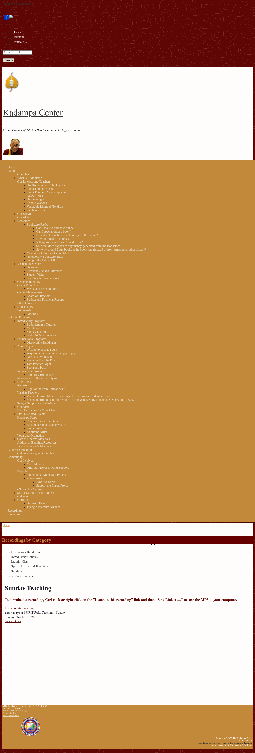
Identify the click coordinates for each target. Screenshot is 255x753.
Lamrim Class (20, 561)
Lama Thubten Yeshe (40, 188)
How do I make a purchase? (54, 238)
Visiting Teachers (28, 392)
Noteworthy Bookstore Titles (45, 256)
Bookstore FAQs (37, 224)
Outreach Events (37, 503)
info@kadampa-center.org (15, 710)
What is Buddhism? (29, 178)
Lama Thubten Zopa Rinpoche (46, 192)
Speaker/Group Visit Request (35, 492)
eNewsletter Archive (30, 489)
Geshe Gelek (35, 195)
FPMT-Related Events (31, 414)
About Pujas (25, 346)
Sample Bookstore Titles (42, 260)
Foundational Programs (31, 339)
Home (11, 167)
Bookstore (23, 221)
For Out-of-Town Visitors (43, 278)
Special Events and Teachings (29, 566)
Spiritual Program (19, 317)
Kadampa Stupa (27, 417)
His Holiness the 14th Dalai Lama (48, 185)
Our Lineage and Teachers (33, 181)
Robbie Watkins (37, 203)
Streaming (14, 514)
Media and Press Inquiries (43, 288)
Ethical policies (26, 303)
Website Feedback (11, 715)
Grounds (32, 314)
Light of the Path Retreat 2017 (46, 389)
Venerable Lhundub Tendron (45, 206)
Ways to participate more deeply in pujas (52, 353)
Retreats (22, 385)
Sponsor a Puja (36, 367)
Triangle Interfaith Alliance (43, 507)
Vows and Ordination (30, 435)
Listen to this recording (19, 608)
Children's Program (20, 449)
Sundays (16, 571)
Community (15, 457)
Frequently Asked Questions (44, 271)
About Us (14, 170)
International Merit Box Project (46, 474)
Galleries (22, 496)
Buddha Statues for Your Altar (36, 410)
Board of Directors (38, 296)
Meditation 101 (36, 328)
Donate (17, 32)
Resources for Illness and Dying (37, 378)
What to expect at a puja (42, 349)
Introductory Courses (24, 557)
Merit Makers (35, 464)
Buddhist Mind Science (41, 335)
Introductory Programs (31, 321)
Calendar (18, 37)
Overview (23, 174)
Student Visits (35, 274)
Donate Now (25, 306)
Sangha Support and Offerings (36, 403)
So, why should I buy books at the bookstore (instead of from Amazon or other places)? (91, 249)
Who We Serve (45, 482)
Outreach (23, 499)
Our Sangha (24, 213)
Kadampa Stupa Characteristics (46, 424)
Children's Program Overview (36, 453)
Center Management (30, 292)
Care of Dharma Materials (33, 439)
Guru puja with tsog (39, 356)
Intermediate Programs (31, 371)
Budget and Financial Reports (45, 299)
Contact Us (20, 42)
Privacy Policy (9, 713)
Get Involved (25, 460)
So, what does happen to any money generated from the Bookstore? (78, 246)
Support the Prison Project (52, 485)
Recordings (15, 510)
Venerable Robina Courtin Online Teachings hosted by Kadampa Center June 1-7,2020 (81, 399)
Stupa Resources (37, 428)
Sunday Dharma (37, 331)
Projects (22, 471)
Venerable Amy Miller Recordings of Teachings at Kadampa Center (69, 396)
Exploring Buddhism (40, 374)
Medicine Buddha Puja (41, 360)
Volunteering (25, 310)
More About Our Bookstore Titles (48, 253)
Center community (28, 281)
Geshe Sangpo (36, 199)
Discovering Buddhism (41, 342)
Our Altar (23, 217)
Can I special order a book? (53, 231)
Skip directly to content (16, 4)
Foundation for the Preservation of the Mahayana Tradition (225, 743)
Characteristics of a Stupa (43, 421)
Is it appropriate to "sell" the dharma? (59, 242)
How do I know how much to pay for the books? (67, 235)
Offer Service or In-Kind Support (48, 467)
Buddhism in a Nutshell (41, 324)
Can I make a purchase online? (55, 228)
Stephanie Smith (37, 210)
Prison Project (35, 478)
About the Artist (37, 432)
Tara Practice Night (39, 364)
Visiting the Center (29, 263)
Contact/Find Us (27, 285)
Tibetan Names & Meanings (34, 446)
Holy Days (24, 381)
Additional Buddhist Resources (36, 442)
